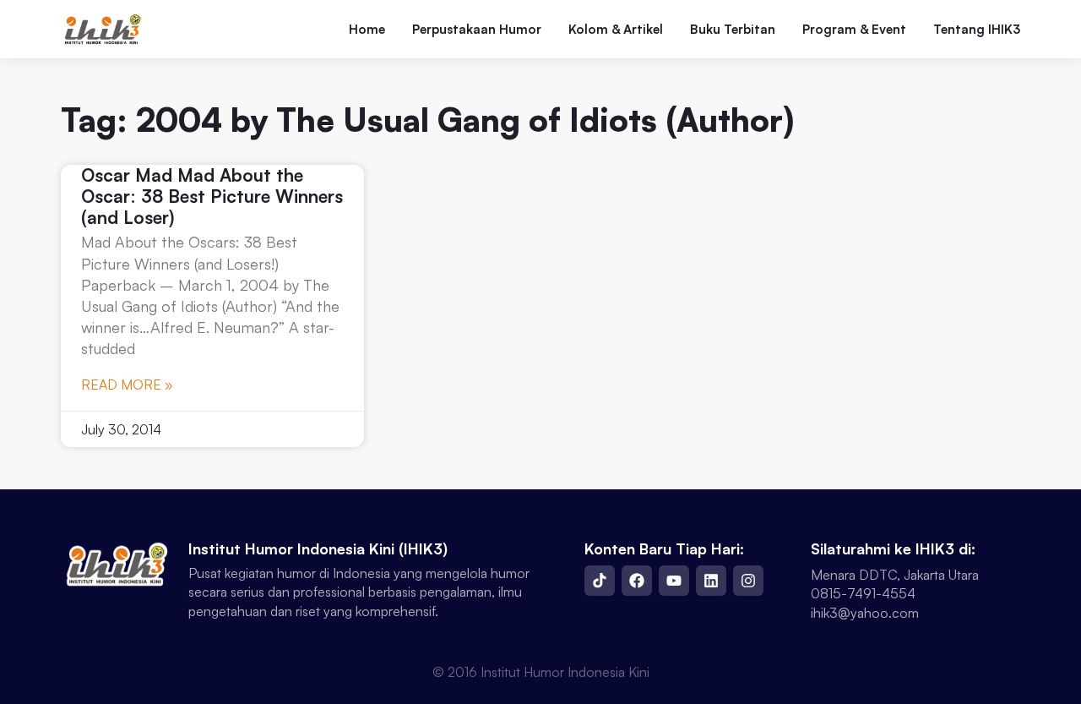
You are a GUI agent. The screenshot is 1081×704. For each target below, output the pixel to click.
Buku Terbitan (732, 29)
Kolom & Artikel (615, 29)
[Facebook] (637, 580)
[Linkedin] (711, 580)
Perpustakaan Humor (476, 29)
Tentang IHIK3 (976, 29)
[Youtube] (674, 580)
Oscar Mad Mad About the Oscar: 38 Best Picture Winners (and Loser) (212, 196)
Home (367, 29)
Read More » (127, 384)
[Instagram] (748, 580)
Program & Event (854, 29)
